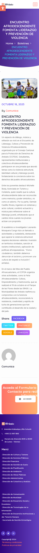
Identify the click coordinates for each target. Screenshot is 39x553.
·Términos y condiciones (12, 542)
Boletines (23, 43)
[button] (3, 8)
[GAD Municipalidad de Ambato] (8, 4)
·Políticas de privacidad (11, 545)
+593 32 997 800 (12, 433)
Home (9, 43)
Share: (6, 318)
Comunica (12, 110)
